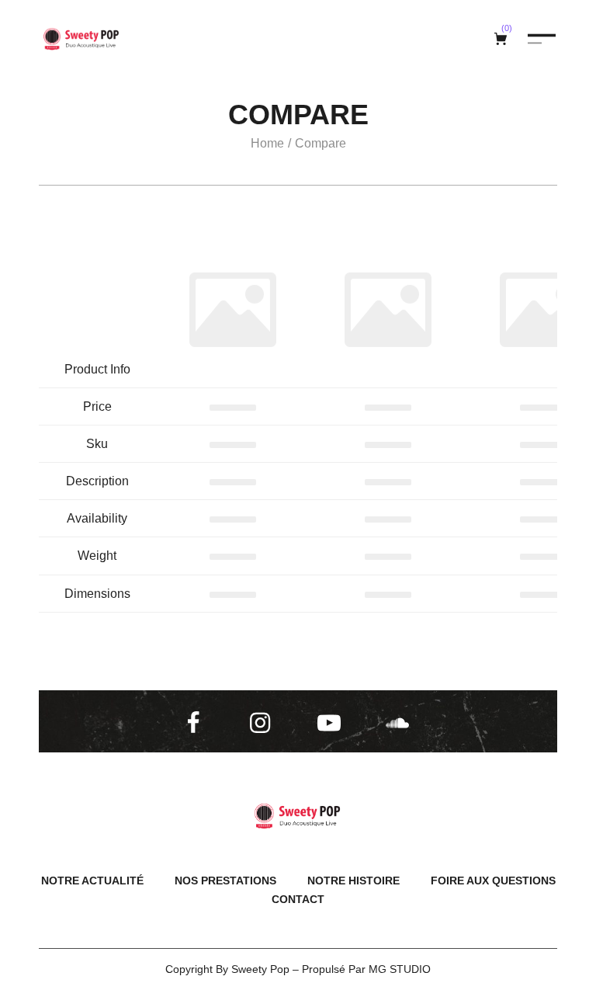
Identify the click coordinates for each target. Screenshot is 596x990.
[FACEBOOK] (196, 723)
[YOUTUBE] (332, 723)
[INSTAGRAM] (264, 723)
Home (267, 143)
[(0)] (502, 39)
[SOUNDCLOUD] (400, 723)
